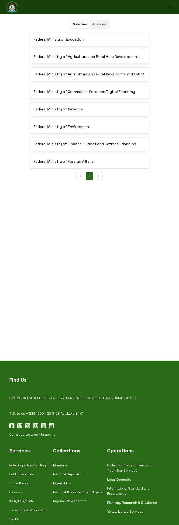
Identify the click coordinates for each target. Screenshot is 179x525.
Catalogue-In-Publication (28, 510)
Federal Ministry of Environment (62, 126)
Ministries (80, 24)
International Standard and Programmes (128, 491)
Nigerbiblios (62, 483)
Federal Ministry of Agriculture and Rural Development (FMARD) (89, 74)
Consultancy (19, 483)
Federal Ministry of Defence (58, 109)
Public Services (21, 474)
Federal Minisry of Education (59, 39)
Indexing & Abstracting (27, 465)
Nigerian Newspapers (70, 501)
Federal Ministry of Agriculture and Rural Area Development (86, 56)
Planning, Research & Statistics (132, 502)
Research (16, 492)
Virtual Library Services (125, 511)
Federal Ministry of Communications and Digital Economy (84, 91)
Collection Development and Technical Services (129, 467)
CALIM (14, 519)
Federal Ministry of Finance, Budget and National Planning (85, 143)
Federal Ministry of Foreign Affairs (64, 161)
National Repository (69, 474)
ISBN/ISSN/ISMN (21, 501)
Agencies (99, 24)
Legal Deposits (119, 479)
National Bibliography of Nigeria (78, 492)
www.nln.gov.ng (43, 434)
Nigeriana (60, 465)
